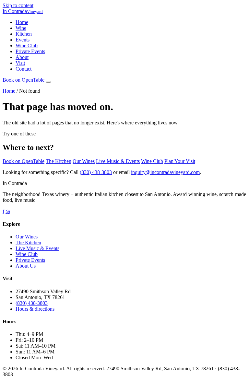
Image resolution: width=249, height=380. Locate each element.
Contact (23, 69)
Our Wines (84, 161)
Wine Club (27, 45)
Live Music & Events (118, 161)
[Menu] (48, 82)
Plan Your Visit (179, 161)
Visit (20, 63)
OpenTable (23, 80)
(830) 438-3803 (96, 172)
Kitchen (24, 34)
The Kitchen (58, 161)
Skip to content (18, 5)
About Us (26, 266)
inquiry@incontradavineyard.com (165, 172)
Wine (21, 28)
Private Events (30, 51)
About (22, 57)
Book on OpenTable (23, 161)
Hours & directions (35, 309)
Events (23, 39)
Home (22, 22)
